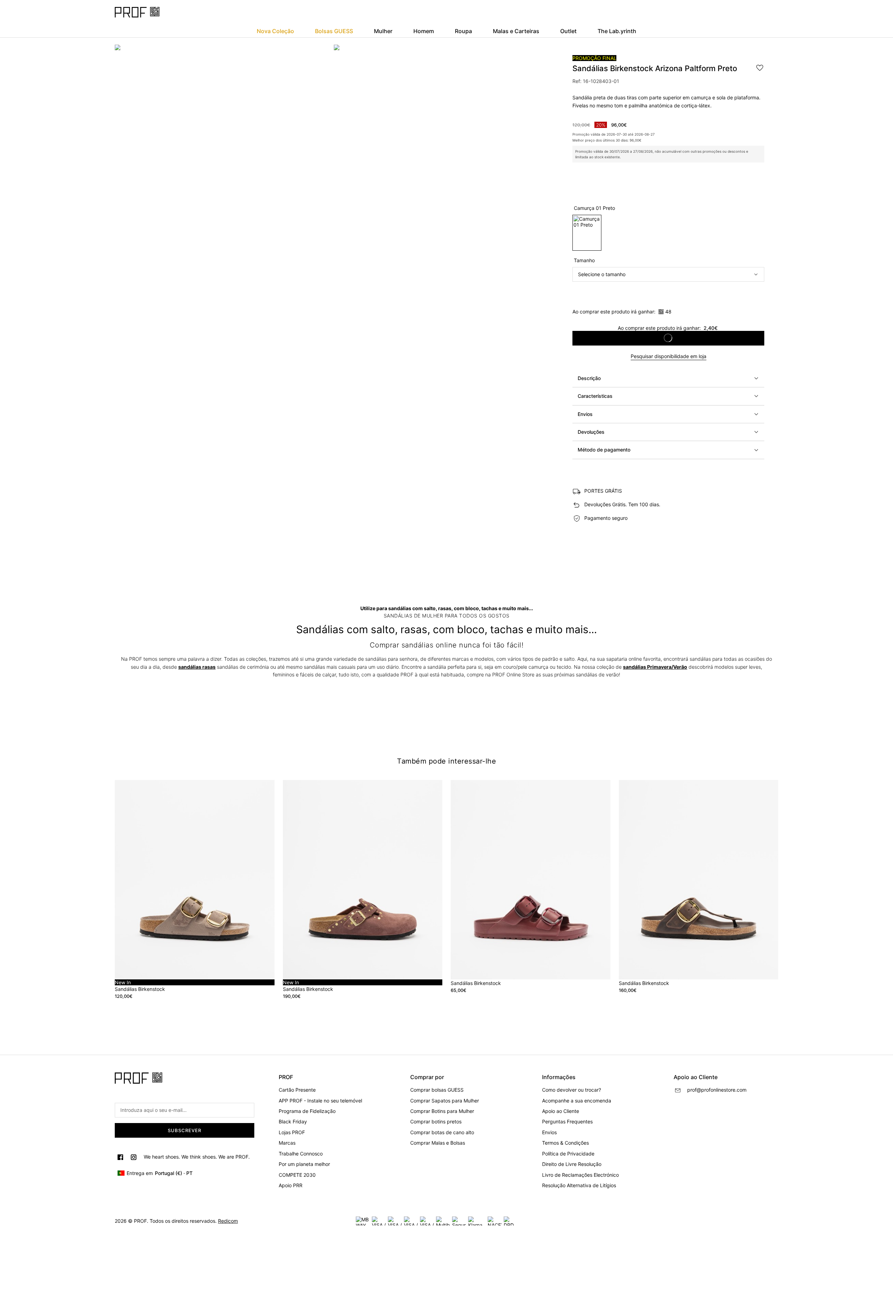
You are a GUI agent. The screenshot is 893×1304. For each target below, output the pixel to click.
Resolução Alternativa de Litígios (579, 1185)
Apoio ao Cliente (560, 1111)
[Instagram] (133, 1157)
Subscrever (184, 1130)
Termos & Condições (565, 1143)
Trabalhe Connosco (301, 1154)
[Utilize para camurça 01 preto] (586, 233)
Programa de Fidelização (307, 1111)
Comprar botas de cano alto (442, 1132)
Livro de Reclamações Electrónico (580, 1175)
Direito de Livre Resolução (571, 1164)
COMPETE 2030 (297, 1175)
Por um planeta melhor (304, 1164)
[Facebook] (120, 1157)
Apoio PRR (290, 1185)
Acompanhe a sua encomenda (576, 1101)
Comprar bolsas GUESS (437, 1090)
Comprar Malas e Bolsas (437, 1143)
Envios (549, 1132)
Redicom (228, 1221)
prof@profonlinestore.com (716, 1090)
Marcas (287, 1143)
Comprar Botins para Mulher (442, 1111)
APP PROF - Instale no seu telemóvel (320, 1101)
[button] (668, 378)
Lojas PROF (292, 1132)
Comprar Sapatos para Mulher (444, 1101)
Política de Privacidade (568, 1154)
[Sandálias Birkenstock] (530, 879)
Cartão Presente (297, 1090)
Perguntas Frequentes (567, 1121)
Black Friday (293, 1121)
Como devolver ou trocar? (571, 1090)
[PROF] (137, 12)
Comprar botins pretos (435, 1121)
